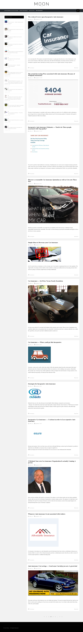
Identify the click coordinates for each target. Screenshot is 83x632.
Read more (76, 67)
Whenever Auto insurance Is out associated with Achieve (46, 514)
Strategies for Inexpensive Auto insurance (42, 384)
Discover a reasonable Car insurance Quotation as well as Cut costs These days (52, 180)
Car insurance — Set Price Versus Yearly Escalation (45, 281)
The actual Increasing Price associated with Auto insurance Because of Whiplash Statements (51, 74)
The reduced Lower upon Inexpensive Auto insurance (45, 17)
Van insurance (39, 10)
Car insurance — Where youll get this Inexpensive (44, 342)
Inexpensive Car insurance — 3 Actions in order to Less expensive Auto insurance (51, 420)
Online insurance (24, 10)
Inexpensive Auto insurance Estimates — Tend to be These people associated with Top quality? (49, 128)
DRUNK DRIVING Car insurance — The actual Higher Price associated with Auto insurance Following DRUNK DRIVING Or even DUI (14, 82)
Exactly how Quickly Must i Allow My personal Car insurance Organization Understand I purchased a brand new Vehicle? (13, 98)
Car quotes (32, 10)
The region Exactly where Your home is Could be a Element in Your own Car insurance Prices (14, 73)
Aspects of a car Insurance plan (14, 58)
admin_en (31, 19)
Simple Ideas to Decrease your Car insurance (43, 242)
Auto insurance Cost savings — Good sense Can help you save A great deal (52, 566)
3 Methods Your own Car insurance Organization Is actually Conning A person (52, 462)
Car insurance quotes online (11, 10)
